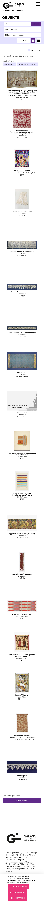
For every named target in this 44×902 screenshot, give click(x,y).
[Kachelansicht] (33, 40)
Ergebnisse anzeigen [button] (14, 35)
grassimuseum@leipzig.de (23, 862)
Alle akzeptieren (18, 886)
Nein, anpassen (17, 898)
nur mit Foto (35, 50)
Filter (23, 40)
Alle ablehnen (17, 892)
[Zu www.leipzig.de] (22, 838)
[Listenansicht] (39, 40)
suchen (36, 24)
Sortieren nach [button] (11, 29)
